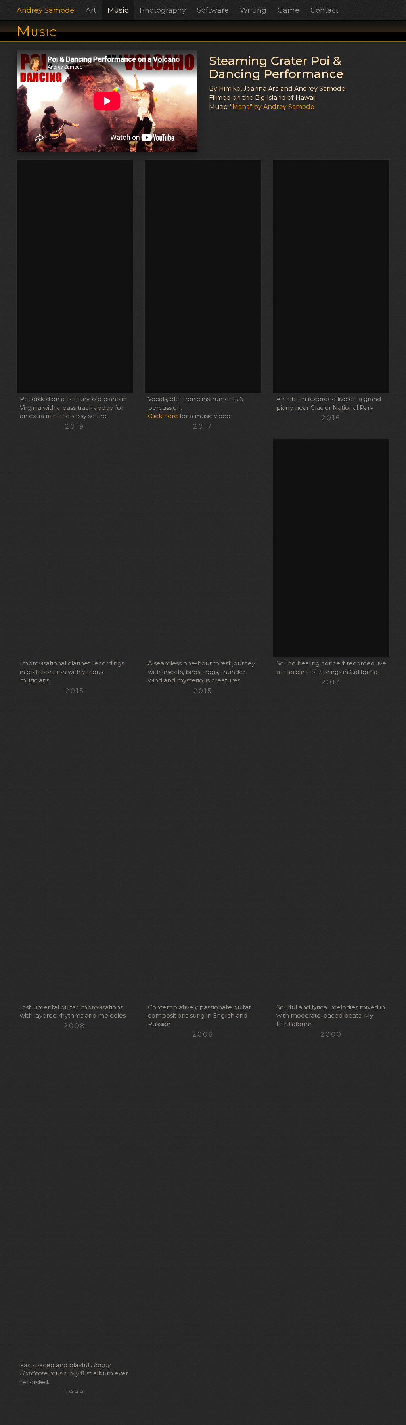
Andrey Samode (45, 10)
